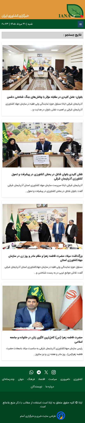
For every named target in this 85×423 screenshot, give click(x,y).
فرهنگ (31, 379)
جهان (21, 379)
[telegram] (39, 372)
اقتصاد (42, 379)
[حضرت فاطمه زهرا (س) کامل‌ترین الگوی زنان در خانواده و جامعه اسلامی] (42, 310)
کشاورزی (78, 379)
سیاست (53, 379)
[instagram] (54, 372)
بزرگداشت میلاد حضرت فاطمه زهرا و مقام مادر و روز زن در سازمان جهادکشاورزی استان (45, 258)
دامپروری (65, 379)
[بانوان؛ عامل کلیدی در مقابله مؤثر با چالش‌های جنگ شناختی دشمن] (42, 69)
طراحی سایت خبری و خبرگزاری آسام (38, 416)
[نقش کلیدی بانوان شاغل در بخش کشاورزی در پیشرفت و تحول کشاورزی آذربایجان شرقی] (42, 147)
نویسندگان (37, 387)
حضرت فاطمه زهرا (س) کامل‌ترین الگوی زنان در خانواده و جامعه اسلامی (46, 340)
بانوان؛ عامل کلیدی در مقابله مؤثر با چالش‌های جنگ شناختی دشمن (45, 97)
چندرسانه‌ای (8, 379)
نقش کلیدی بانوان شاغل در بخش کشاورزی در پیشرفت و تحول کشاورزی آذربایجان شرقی (47, 176)
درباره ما (50, 387)
